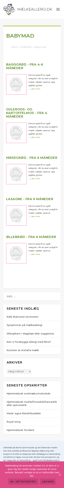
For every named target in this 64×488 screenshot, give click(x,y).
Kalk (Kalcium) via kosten (22, 316)
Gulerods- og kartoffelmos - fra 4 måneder (26, 113)
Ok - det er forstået (23, 481)
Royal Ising (13, 421)
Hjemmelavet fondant (20, 430)
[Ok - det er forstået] (59, 474)
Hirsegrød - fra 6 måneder (32, 158)
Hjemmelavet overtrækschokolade (28, 393)
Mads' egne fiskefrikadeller (24, 413)
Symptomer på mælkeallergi (24, 325)
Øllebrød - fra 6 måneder (31, 237)
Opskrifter (26, 47)
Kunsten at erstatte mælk (23, 350)
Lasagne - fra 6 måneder (29, 199)
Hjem (14, 47)
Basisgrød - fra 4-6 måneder (24, 66)
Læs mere (35, 88)
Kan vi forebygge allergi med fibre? (29, 341)
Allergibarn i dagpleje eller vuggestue (30, 333)
